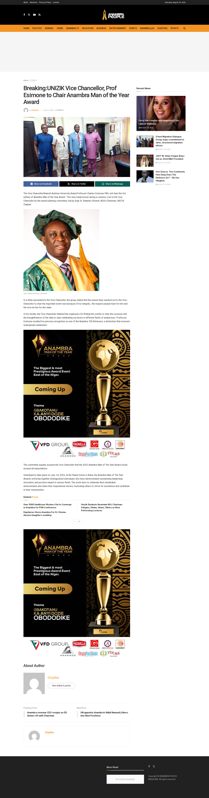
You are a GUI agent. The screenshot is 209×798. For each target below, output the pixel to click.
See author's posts (61, 685)
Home (26, 28)
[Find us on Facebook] (24, 14)
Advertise (33, 2)
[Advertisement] (104, 52)
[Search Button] (184, 28)
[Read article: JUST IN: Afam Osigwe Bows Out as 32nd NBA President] (145, 161)
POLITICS (37, 28)
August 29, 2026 (146, 128)
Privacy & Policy (45, 2)
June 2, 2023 (48, 110)
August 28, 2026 (163, 149)
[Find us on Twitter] (29, 14)
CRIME (60, 28)
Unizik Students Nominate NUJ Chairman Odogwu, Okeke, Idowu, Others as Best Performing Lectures (101, 507)
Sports (174, 28)
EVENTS (133, 28)
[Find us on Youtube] (34, 14)
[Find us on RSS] (40, 14)
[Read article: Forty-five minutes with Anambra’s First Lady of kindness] (161, 113)
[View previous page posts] (74, 522)
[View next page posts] (79, 522)
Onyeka (35, 110)
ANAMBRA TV (72, 28)
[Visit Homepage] (113, 15)
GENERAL (49, 28)
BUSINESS (101, 28)
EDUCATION (87, 28)
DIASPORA (162, 28)
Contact (56, 2)
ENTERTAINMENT (117, 28)
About (25, 2)
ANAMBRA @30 (147, 28)
